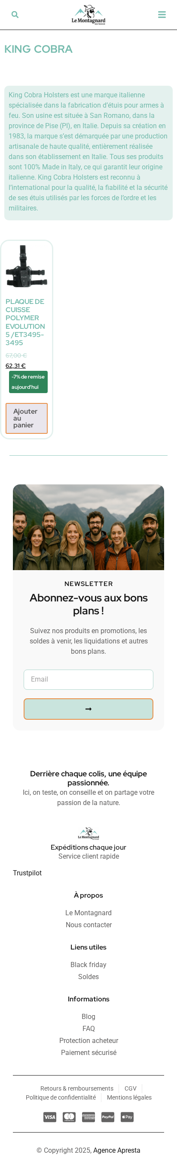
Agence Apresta (116, 1150)
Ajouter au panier (25, 418)
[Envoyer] (88, 709)
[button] (15, 14)
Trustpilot (27, 873)
